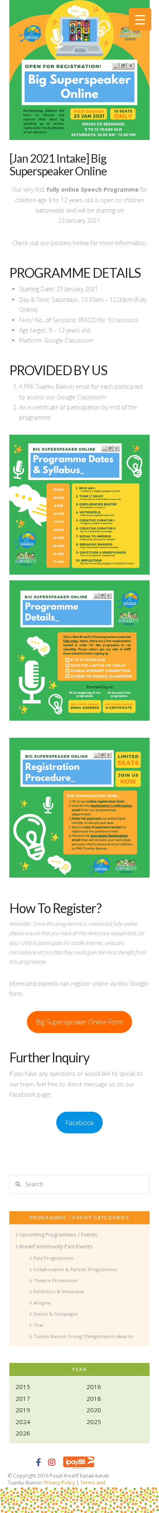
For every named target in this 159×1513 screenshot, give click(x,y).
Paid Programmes (53, 1258)
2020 (93, 1410)
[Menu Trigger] (140, 19)
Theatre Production (55, 1280)
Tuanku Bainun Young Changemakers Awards (82, 1336)
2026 (22, 1433)
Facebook (80, 1122)
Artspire (42, 1303)
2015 (22, 1386)
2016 (93, 1386)
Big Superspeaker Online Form (79, 1022)
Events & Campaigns (55, 1314)
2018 (93, 1398)
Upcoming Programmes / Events (58, 1234)
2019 (22, 1410)
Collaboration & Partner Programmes (75, 1269)
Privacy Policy (59, 1482)
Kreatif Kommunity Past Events (56, 1246)
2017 (22, 1398)
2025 (93, 1422)
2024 (22, 1422)
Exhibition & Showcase (58, 1291)
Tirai (38, 1325)
